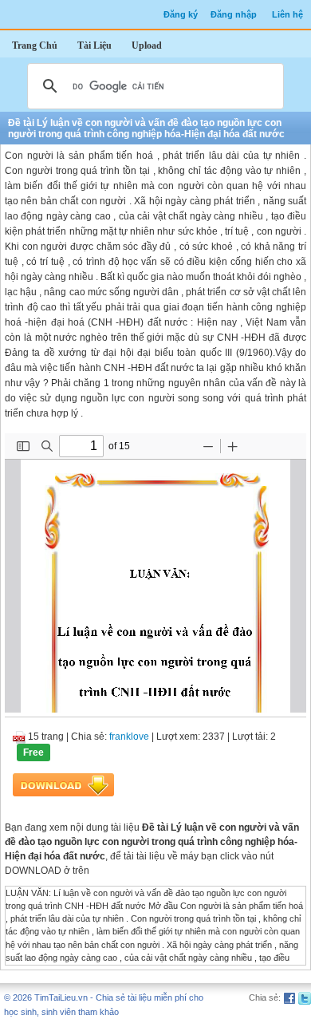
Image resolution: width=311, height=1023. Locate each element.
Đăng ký (180, 14)
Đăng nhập (234, 14)
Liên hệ (287, 14)
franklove (129, 736)
